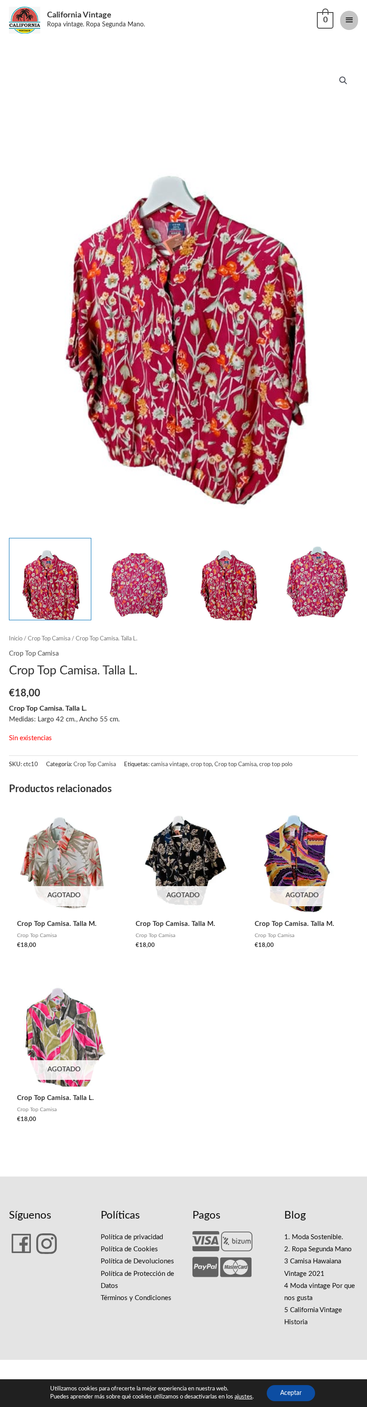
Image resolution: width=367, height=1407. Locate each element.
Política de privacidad (132, 1237)
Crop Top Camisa (49, 638)
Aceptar (291, 1393)
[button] (343, 80)
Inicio (15, 638)
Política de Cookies (129, 1249)
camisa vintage (169, 764)
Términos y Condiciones (136, 1298)
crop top (201, 764)
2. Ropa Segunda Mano (318, 1249)
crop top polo (275, 764)
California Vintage (79, 15)
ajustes (243, 1397)
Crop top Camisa (235, 764)
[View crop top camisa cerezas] (50, 579)
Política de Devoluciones (137, 1261)
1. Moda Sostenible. (313, 1237)
